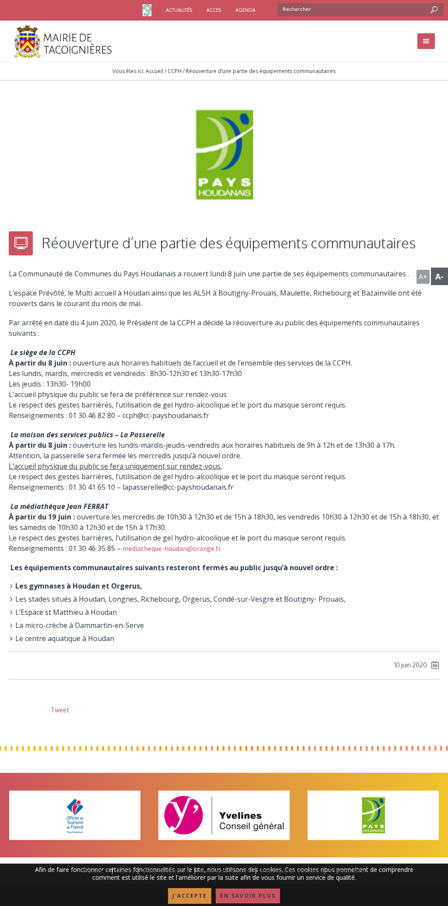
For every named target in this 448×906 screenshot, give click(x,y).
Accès (125, 870)
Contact (95, 870)
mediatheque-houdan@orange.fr (172, 548)
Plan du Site (347, 870)
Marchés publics (166, 870)
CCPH (175, 71)
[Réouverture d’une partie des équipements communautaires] (224, 154)
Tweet (59, 709)
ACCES (213, 10)
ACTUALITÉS (179, 10)
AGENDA (245, 10)
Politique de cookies (290, 870)
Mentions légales (225, 870)
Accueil (154, 71)
